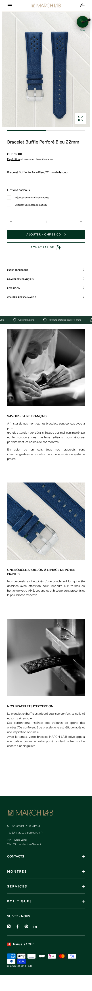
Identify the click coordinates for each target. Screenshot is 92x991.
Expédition (13, 159)
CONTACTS (15, 856)
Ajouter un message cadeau (31, 204)
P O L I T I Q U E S (19, 901)
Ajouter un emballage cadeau (32, 197)
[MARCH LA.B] (46, 5)
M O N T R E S (16, 871)
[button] (9, 5)
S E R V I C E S (17, 886)
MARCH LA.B (24, 966)
